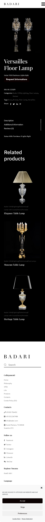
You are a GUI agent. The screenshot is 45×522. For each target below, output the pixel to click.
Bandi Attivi (8, 473)
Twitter (8, 445)
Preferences (22, 513)
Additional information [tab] (13, 125)
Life (5, 390)
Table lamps (23, 207)
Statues (15, 96)
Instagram (9, 449)
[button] (41, 488)
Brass (10, 100)
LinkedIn (9, 457)
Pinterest (9, 453)
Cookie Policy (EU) (10, 401)
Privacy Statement (27, 519)
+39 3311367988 (11, 416)
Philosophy (8, 383)
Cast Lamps (32, 261)
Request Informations (16, 79)
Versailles (31, 100)
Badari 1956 (17, 93)
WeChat (9, 462)
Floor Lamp (23, 100)
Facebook (9, 440)
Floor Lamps (33, 93)
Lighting (25, 93)
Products (7, 394)
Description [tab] (9, 121)
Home (6, 380)
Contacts (7, 397)
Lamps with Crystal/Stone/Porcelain (16, 210)
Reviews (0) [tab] (9, 129)
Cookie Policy (16, 519)
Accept (22, 501)
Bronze (15, 100)
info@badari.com (12, 421)
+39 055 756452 (11, 412)
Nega (23, 507)
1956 (6, 387)
